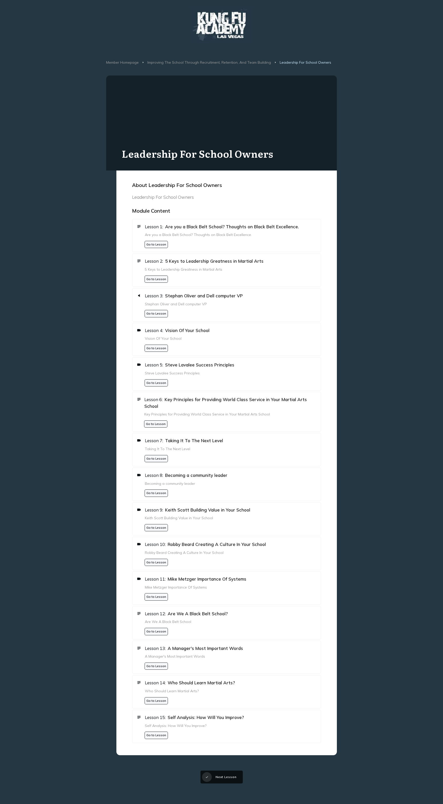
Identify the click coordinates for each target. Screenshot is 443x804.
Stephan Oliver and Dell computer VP (204, 295)
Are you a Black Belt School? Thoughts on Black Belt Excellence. (232, 226)
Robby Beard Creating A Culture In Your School (217, 544)
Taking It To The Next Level (194, 440)
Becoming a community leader (196, 475)
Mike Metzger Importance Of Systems (207, 579)
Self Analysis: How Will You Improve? (206, 717)
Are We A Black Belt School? (198, 613)
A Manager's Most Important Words (205, 648)
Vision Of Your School (187, 330)
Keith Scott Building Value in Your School (207, 510)
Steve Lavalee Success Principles (199, 364)
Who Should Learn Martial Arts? (201, 682)
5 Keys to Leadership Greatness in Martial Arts (214, 261)
